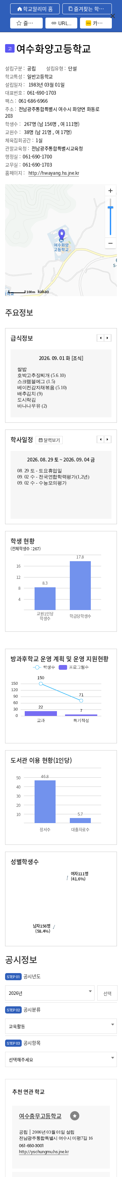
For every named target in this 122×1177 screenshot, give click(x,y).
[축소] (110, 243)
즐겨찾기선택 (75, 1116)
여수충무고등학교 (40, 1116)
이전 (100, 338)
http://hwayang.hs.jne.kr (53, 173)
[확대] (110, 190)
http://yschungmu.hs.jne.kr (43, 1151)
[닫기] (112, 16)
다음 (107, 338)
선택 (107, 993)
